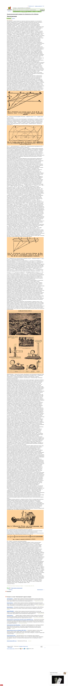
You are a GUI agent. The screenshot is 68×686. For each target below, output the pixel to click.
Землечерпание (40, 589)
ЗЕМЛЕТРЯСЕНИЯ (10, 611)
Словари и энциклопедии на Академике (21, 7)
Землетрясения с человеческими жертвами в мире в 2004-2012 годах (20, 619)
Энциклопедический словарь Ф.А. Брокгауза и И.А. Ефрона (17, 11)
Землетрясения (10, 602)
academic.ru (9, 11)
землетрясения (10, 598)
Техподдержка (21, 646)
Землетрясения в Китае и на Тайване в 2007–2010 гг (16, 630)
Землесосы (10, 589)
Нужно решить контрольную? (16, 588)
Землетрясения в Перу (11, 635)
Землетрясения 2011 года (11, 640)
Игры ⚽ (39, 11)
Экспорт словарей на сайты (10, 648)
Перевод (13, 18)
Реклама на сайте (25, 646)
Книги (34, 11)
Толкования (24, 11)
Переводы (29, 11)
